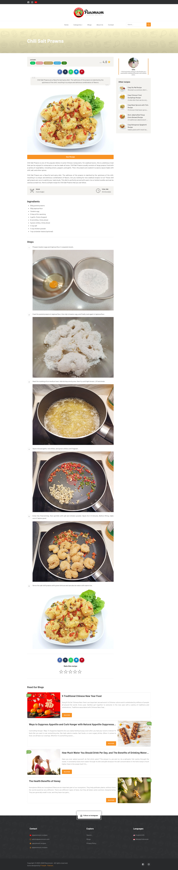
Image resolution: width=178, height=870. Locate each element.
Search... (90, 835)
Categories (78, 25)
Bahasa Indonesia (141, 839)
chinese (39, 63)
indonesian (48, 63)
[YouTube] (36, 2)
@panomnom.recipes (39, 835)
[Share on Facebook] (59, 71)
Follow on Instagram (90, 815)
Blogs (89, 25)
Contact (111, 25)
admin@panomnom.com (40, 839)
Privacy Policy (91, 843)
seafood (57, 63)
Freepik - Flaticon (46, 865)
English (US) (139, 835)
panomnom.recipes (39, 843)
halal (64, 63)
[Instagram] (32, 2)
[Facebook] (28, 2)
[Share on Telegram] (76, 71)
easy (32, 63)
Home (66, 25)
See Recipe (70, 157)
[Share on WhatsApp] (71, 71)
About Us (100, 25)
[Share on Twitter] (65, 71)
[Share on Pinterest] (82, 71)
